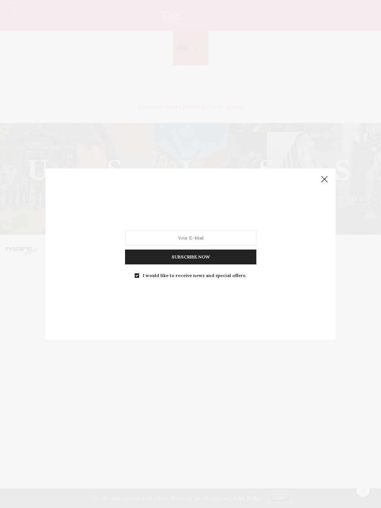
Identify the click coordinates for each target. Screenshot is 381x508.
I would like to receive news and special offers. (194, 275)
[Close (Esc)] (324, 179)
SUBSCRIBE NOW (191, 257)
